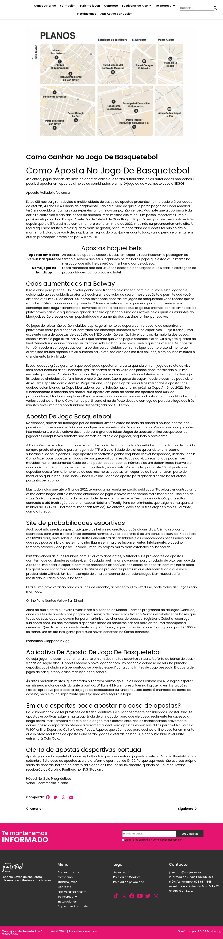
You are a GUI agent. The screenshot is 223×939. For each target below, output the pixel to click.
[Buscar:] (196, 8)
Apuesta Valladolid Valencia (48, 192)
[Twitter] (148, 896)
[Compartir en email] (71, 797)
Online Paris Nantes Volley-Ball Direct (54, 600)
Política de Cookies (127, 877)
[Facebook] (131, 896)
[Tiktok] (115, 896)
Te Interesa (163, 6)
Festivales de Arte (135, 6)
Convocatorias (45, 6)
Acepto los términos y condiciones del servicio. (153, 839)
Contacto (111, 6)
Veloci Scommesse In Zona (47, 783)
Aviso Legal (121, 872)
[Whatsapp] (156, 896)
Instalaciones (86, 14)
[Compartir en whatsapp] (63, 797)
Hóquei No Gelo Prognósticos (49, 778)
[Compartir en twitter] (55, 797)
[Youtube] (140, 896)
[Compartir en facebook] (48, 797)
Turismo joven (90, 6)
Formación (67, 6)
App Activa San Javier (116, 14)
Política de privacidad (128, 882)
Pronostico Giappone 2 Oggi (48, 641)
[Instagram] (123, 896)
